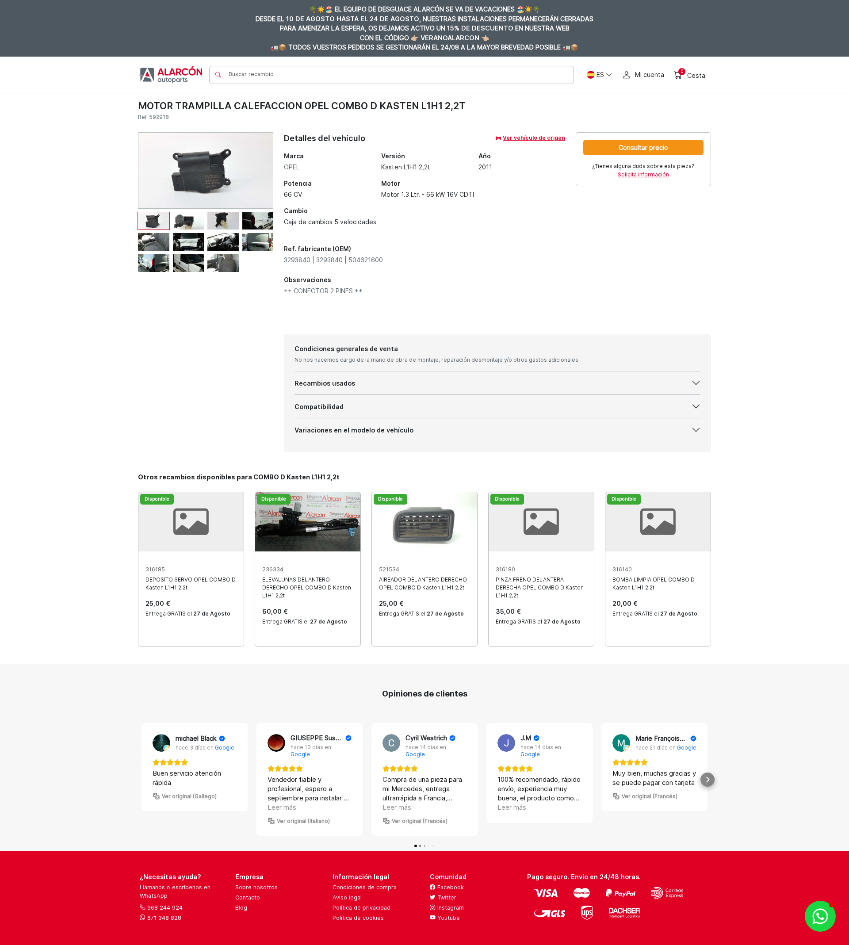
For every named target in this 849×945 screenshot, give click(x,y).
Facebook (450, 887)
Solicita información (643, 174)
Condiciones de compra (365, 887)
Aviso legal (347, 897)
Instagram (450, 907)
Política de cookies (358, 917)
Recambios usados (324, 383)
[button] (141, 780)
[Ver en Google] (161, 743)
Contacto (247, 897)
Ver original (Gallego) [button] (189, 796)
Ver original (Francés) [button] (419, 821)
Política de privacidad (361, 907)
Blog (241, 907)
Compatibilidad (319, 406)
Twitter (446, 897)
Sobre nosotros (256, 887)
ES (600, 74)
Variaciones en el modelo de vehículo (353, 430)
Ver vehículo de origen (534, 137)
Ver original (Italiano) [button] (303, 821)
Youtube (448, 917)
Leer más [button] (282, 807)
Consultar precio (643, 147)
